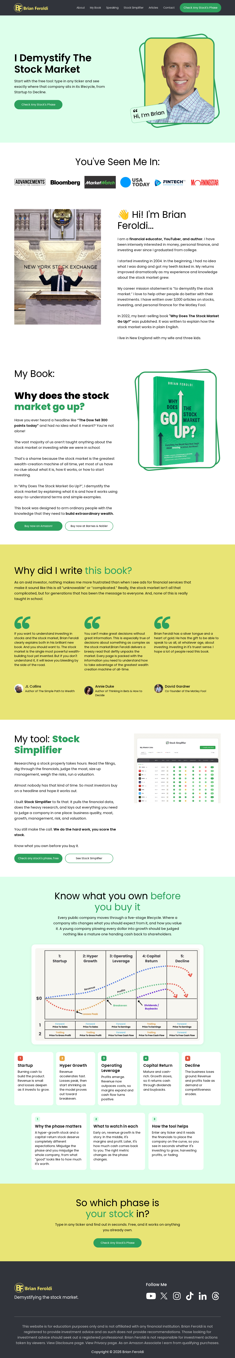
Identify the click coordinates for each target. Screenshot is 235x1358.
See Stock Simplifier (89, 858)
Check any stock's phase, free (38, 858)
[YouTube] (151, 1296)
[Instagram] (177, 1296)
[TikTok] (190, 1296)
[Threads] (215, 1296)
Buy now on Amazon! (38, 526)
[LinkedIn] (202, 1296)
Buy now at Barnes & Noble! (89, 526)
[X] (164, 1296)
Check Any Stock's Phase (200, 8)
